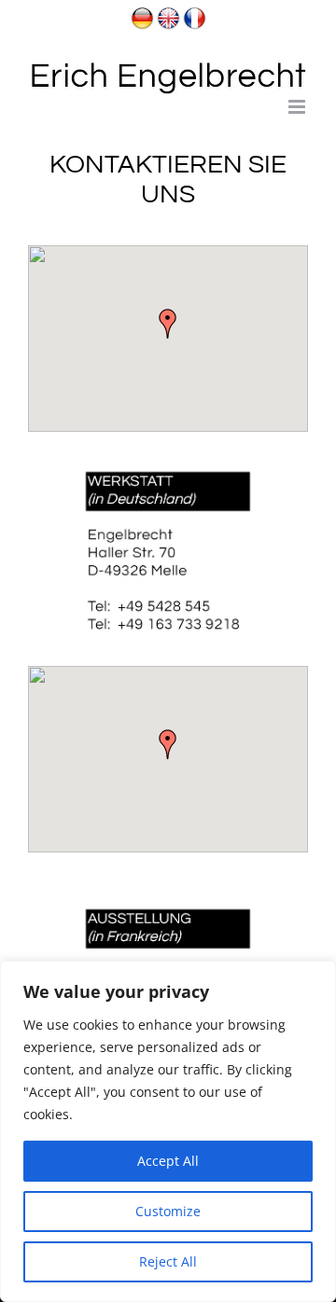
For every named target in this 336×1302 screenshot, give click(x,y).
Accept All (168, 1161)
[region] (168, 1131)
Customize (168, 1211)
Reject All (168, 1261)
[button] (168, 323)
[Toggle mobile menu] (298, 107)
